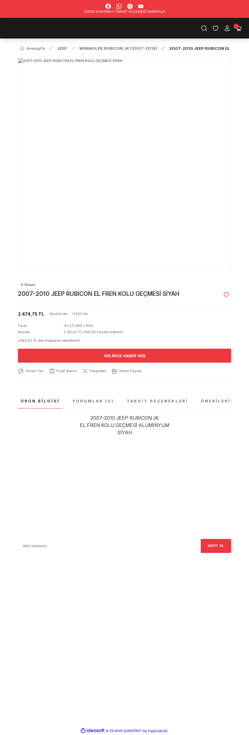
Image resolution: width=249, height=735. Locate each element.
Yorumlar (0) (93, 400)
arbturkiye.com (97, 602)
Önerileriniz (220, 400)
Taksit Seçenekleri (157, 400)
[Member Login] (227, 28)
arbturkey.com (65, 602)
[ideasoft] (92, 730)
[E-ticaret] (124, 730)
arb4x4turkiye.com (34, 602)
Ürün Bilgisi (40, 400)
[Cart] (239, 28)
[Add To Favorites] (226, 295)
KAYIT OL (216, 546)
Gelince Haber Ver (124, 355)
